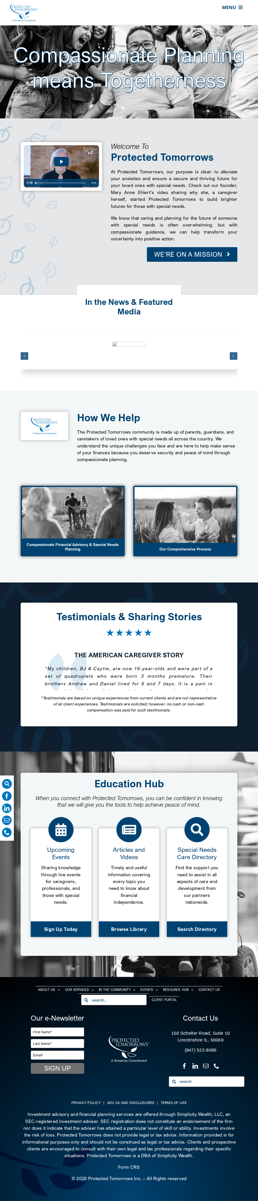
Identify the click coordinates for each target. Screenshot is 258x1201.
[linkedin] (7, 808)
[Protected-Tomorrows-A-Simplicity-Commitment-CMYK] (24, 6)
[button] (24, 356)
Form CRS (129, 1167)
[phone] (7, 832)
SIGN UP (57, 1068)
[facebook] (7, 796)
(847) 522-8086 (201, 1050)
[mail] (7, 820)
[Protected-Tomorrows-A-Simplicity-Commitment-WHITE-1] (128, 1038)
